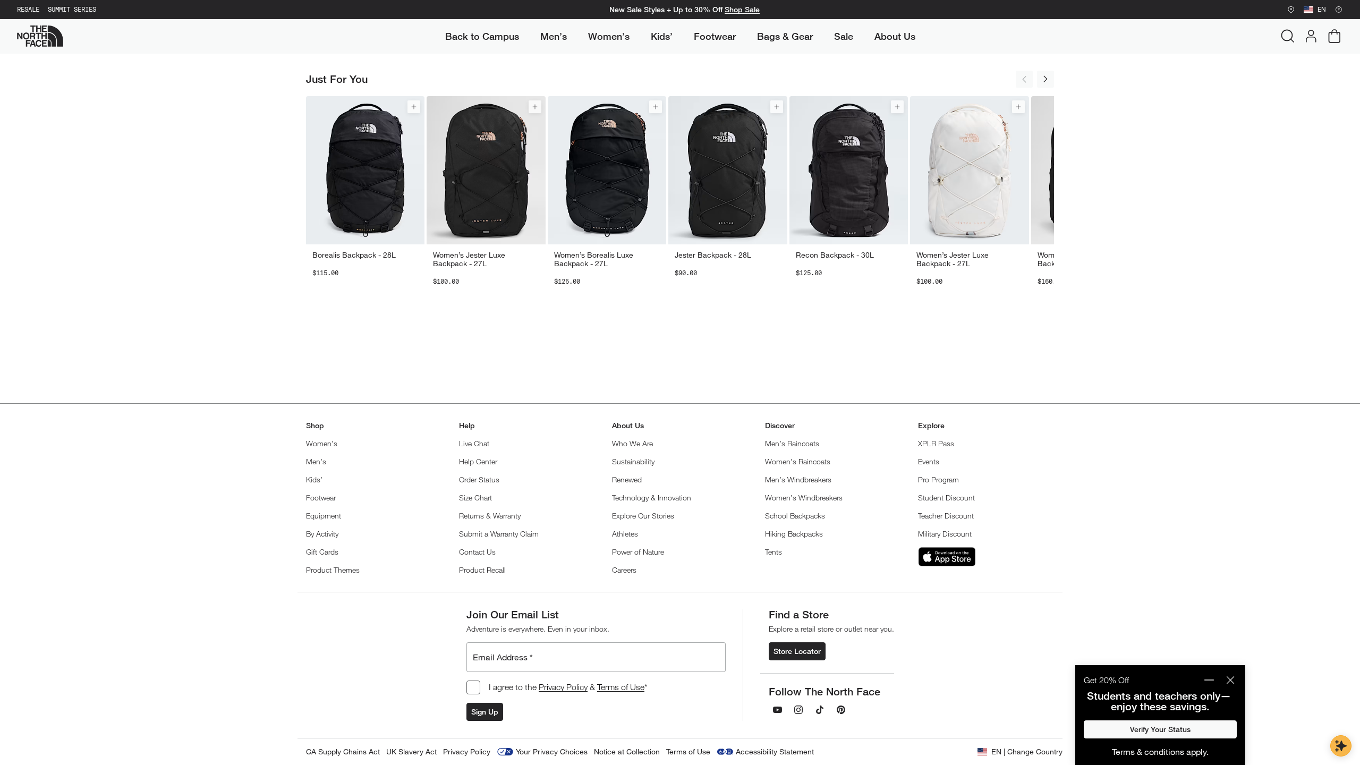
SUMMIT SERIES (72, 9)
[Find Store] (1291, 9)
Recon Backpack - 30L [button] (835, 255)
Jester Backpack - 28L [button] (713, 255)
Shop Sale (742, 9)
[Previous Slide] (1024, 79)
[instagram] (798, 709)
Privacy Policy (563, 687)
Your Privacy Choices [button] (552, 751)
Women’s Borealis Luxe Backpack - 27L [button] (593, 259)
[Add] (413, 106)
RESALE (28, 9)
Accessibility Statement (775, 751)
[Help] (1338, 9)
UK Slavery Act (411, 751)
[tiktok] (819, 709)
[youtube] (777, 709)
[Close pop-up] (1230, 680)
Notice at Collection (627, 751)
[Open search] (1287, 36)
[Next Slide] (1045, 79)
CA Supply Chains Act (343, 751)
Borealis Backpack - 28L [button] (354, 255)
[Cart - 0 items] (1334, 36)
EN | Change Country (1026, 751)
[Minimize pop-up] (1209, 680)
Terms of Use (620, 687)
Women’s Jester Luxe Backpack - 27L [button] (469, 259)
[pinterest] (840, 709)
